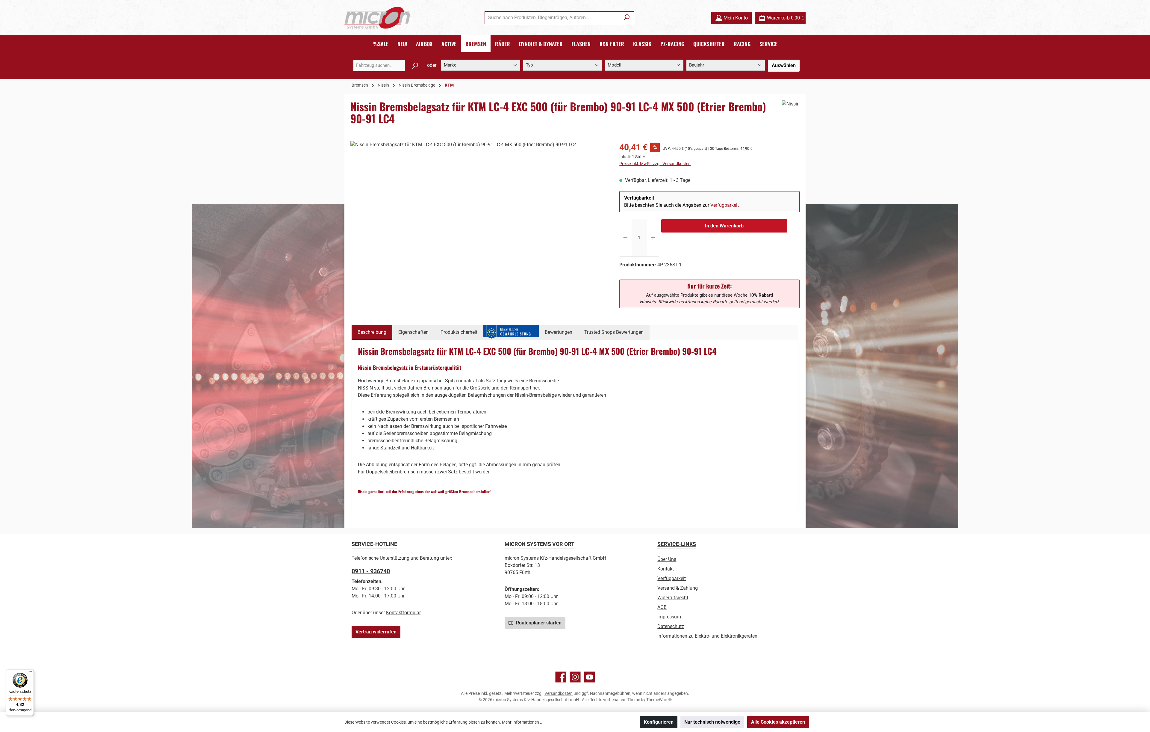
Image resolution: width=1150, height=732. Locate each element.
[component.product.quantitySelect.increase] (653, 237)
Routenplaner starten (538, 623)
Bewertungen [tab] (558, 332)
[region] (478, 205)
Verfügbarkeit (724, 205)
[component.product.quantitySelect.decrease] (625, 237)
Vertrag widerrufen (376, 632)
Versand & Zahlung (677, 588)
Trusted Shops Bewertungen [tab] (614, 332)
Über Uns (666, 559)
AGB (662, 607)
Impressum (669, 617)
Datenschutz (670, 626)
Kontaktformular (403, 612)
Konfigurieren (659, 722)
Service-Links (676, 544)
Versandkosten (558, 693)
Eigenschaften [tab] (413, 332)
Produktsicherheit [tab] (459, 332)
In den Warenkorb (724, 226)
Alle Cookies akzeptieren (778, 722)
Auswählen (784, 65)
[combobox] (552, 18)
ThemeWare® (659, 699)
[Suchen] (627, 18)
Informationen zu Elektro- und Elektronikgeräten (707, 636)
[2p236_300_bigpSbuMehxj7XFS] (478, 205)
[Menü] (30, 673)
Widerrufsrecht (672, 597)
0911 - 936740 (371, 571)
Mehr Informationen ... (523, 722)
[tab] (372, 332)
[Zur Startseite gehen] (377, 17)
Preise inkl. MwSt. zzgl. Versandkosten (655, 163)
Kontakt (665, 569)
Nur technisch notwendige (712, 722)
